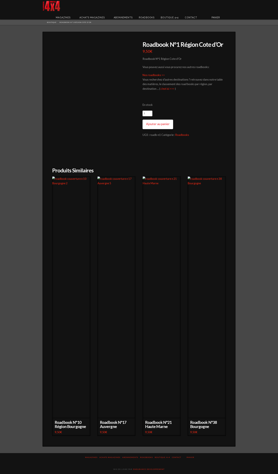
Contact (176, 457)
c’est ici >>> (168, 88)
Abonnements (130, 457)
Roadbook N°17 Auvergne (113, 424)
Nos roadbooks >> (154, 75)
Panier (191, 457)
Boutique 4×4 (162, 457)
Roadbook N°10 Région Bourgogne (70, 424)
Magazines (91, 457)
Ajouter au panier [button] (72, 413)
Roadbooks (182, 135)
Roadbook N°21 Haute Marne (158, 424)
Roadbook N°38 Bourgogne (203, 424)
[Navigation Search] (231, 15)
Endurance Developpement (149, 469)
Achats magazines (109, 457)
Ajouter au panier (158, 124)
